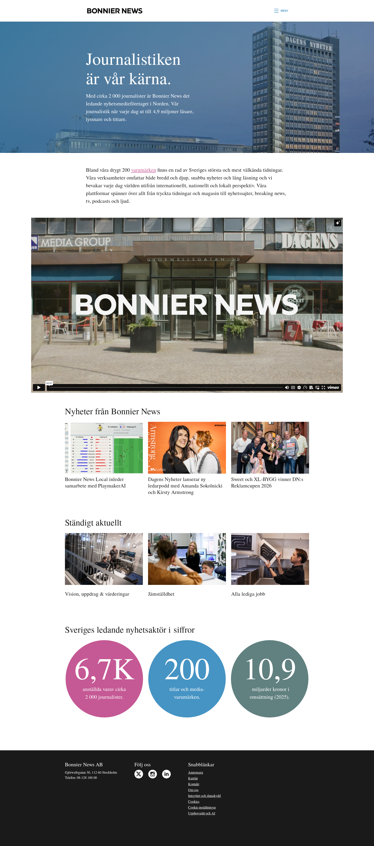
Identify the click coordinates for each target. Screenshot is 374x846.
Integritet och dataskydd (204, 795)
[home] (114, 11)
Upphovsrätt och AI (201, 813)
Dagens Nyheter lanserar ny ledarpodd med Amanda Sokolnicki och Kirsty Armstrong (185, 485)
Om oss (193, 789)
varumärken (143, 169)
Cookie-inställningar (202, 807)
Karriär (193, 778)
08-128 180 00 (87, 777)
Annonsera (195, 772)
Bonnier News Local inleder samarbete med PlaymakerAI (95, 482)
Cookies (193, 801)
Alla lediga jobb (248, 593)
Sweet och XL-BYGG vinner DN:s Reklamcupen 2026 (267, 482)
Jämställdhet (161, 593)
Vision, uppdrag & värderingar (97, 593)
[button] (281, 11)
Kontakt (193, 784)
